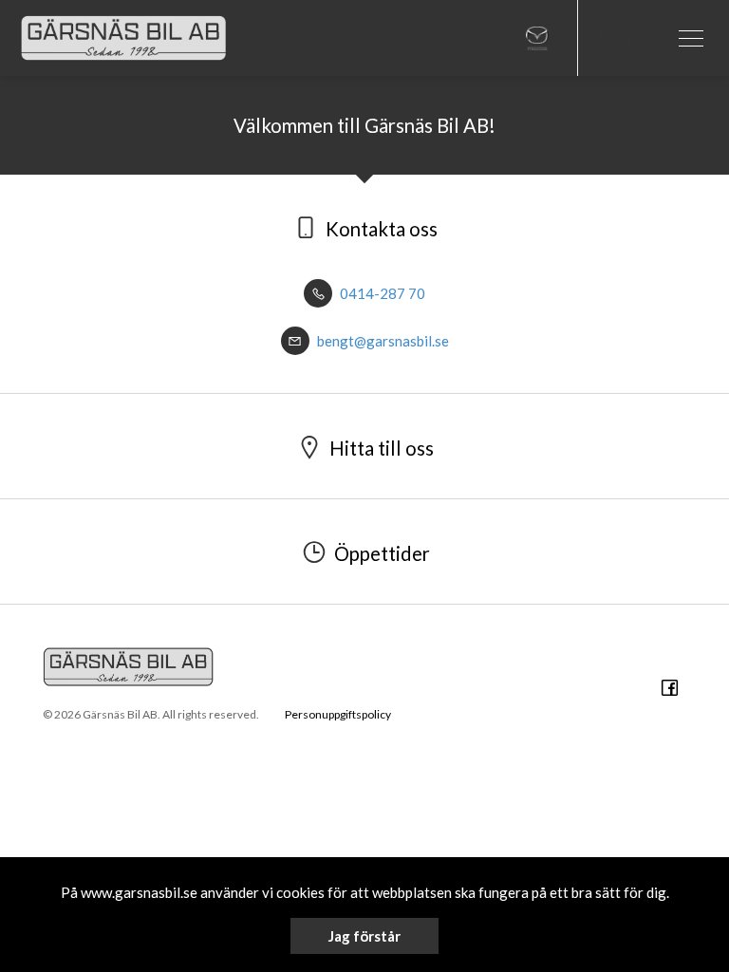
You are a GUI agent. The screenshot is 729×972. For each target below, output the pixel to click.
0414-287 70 (381, 293)
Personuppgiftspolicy (338, 714)
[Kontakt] (615, 38)
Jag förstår (364, 935)
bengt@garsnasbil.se (381, 340)
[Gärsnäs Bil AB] (123, 38)
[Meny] (691, 38)
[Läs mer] (537, 38)
